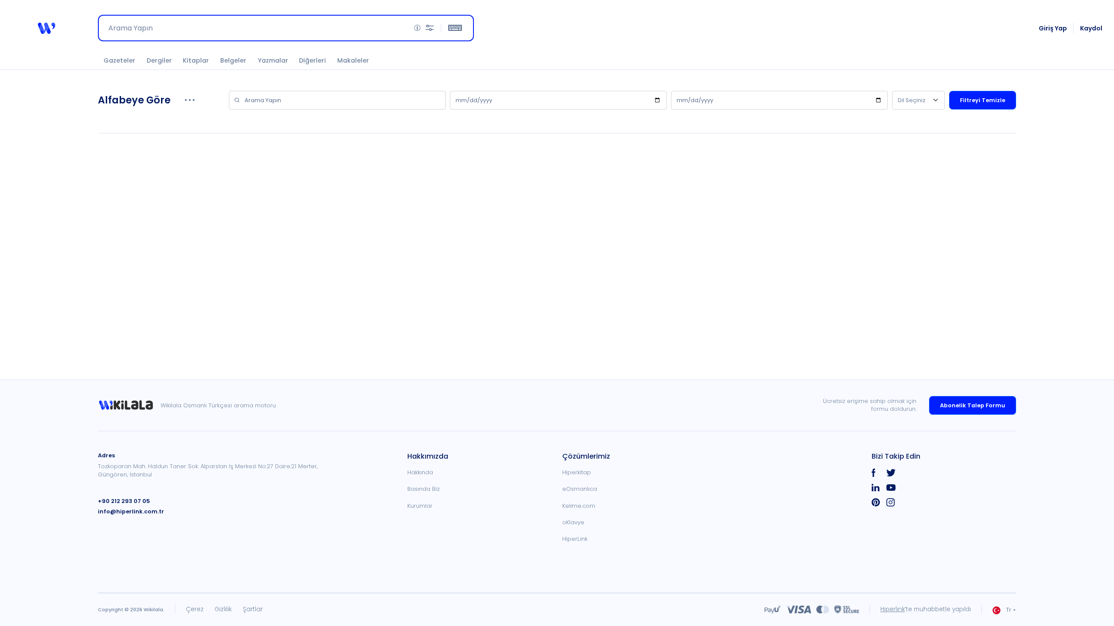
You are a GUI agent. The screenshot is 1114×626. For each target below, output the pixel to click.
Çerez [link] (195, 609)
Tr (1008, 609)
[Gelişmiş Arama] (429, 28)
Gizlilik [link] (223, 609)
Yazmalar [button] (273, 60)
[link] (129, 405)
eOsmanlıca (579, 489)
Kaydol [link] (1091, 28)
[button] (46, 28)
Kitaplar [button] (196, 60)
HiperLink (574, 539)
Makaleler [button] (353, 60)
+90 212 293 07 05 (124, 501)
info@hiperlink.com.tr (131, 511)
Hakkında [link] (420, 472)
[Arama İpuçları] (417, 28)
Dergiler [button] (159, 60)
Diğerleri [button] (312, 60)
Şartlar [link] (253, 609)
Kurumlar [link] (420, 506)
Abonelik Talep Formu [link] (972, 405)
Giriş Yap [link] (1053, 28)
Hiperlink (892, 609)
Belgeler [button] (233, 60)
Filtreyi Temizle (982, 100)
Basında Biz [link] (423, 489)
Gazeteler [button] (119, 60)
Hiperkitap (576, 472)
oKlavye (573, 522)
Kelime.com (578, 506)
